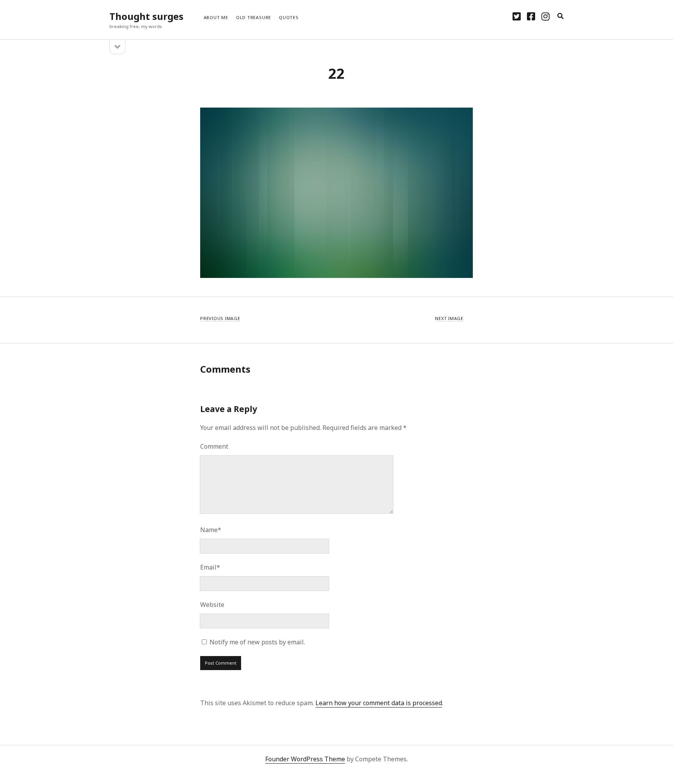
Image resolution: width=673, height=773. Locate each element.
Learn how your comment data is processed (378, 703)
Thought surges (146, 16)
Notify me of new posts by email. (257, 642)
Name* (210, 529)
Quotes (289, 17)
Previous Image (220, 318)
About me (216, 17)
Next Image (449, 318)
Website (212, 604)
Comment (214, 446)
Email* (210, 567)
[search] (560, 16)
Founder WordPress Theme (305, 759)
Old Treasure (253, 17)
